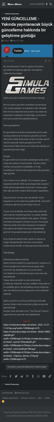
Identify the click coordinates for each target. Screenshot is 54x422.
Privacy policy (28, 398)
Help (40, 398)
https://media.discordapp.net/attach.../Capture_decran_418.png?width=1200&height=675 (26, 355)
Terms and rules (10, 398)
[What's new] (47, 4)
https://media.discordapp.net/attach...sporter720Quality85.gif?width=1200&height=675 (26, 342)
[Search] (51, 4)
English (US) (23, 393)
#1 (50, 61)
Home (47, 398)
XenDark (8, 393)
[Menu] (3, 4)
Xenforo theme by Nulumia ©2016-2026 (29, 416)
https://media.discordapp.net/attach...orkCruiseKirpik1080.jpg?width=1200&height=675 (26, 349)
